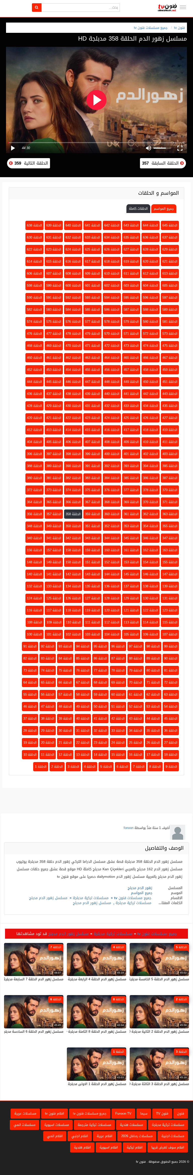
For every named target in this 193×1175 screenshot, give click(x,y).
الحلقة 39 (65, 718)
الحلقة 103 (92, 634)
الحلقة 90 (170, 658)
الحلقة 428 (34, 406)
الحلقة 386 (150, 478)
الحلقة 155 (169, 562)
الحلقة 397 (53, 454)
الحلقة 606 (34, 273)
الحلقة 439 (92, 394)
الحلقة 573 (169, 334)
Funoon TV (123, 1113)
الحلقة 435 (169, 406)
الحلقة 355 (169, 526)
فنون (180, 1113)
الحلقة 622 (34, 249)
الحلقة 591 (53, 297)
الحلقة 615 (53, 261)
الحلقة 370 (150, 502)
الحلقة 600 (73, 285)
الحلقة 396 (34, 454)
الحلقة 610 (111, 273)
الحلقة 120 (111, 610)
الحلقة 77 (100, 670)
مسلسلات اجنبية (172, 1136)
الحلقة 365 (53, 502)
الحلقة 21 (65, 742)
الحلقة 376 (111, 490)
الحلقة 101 (53, 634)
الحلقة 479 (92, 334)
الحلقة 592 (73, 297)
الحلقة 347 (169, 538)
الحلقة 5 (106, 767)
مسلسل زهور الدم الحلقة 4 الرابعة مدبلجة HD (94, 979)
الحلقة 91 (30, 646)
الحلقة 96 (118, 646)
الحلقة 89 (153, 658)
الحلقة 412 (34, 430)
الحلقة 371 (169, 502)
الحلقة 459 (169, 370)
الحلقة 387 (169, 478)
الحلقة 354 (150, 526)
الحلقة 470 (73, 346)
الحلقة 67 (82, 682)
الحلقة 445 (53, 382)
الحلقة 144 (111, 574)
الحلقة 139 (169, 586)
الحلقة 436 (34, 394)
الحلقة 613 (169, 273)
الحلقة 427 (169, 418)
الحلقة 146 (150, 574)
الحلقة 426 (150, 418)
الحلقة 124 (34, 598)
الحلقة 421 (53, 418)
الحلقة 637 (169, 237)
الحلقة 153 (131, 562)
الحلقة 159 (92, 550)
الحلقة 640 (73, 225)
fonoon (128, 828)
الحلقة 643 (131, 225)
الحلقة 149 (53, 562)
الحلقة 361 (131, 514)
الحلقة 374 (73, 490)
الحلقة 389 (53, 466)
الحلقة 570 (111, 334)
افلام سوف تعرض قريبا (167, 1147)
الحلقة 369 (131, 502)
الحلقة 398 (73, 454)
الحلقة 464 (111, 358)
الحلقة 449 (131, 382)
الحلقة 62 (153, 694)
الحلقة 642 (111, 225)
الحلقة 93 (65, 646)
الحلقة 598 (34, 285)
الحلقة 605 (169, 285)
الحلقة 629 (169, 249)
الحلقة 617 (92, 261)
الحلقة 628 (150, 249)
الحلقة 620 (150, 261)
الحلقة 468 (34, 346)
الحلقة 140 (34, 574)
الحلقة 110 (73, 622)
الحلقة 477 (53, 334)
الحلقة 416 (111, 430)
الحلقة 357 (53, 514)
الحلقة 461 (53, 358)
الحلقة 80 (153, 670)
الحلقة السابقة (161, 163)
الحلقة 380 (34, 478)
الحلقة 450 (150, 382)
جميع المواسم (164, 208)
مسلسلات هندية (131, 1125)
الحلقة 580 (150, 321)
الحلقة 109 (54, 622)
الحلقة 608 (73, 273)
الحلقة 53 (153, 706)
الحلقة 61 (135, 694)
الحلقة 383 (92, 478)
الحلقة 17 (153, 755)
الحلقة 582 (34, 309)
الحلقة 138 (150, 586)
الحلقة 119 (92, 610)
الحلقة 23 (100, 742)
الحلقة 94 (82, 646)
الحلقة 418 (150, 430)
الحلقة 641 (92, 225)
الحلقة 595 (131, 297)
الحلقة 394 (150, 466)
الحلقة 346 (150, 538)
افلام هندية (82, 1147)
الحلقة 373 (53, 490)
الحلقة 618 (111, 261)
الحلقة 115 (169, 622)
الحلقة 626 (111, 249)
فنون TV (162, 1113)
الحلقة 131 (169, 598)
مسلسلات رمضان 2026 (137, 1136)
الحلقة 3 (73, 767)
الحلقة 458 (150, 370)
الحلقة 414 (73, 430)
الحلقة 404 (34, 442)
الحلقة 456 (111, 370)
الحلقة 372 (34, 490)
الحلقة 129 (131, 598)
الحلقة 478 (73, 334)
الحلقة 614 (34, 261)
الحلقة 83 (47, 658)
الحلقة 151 (92, 562)
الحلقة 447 (92, 382)
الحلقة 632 (73, 237)
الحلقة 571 (131, 334)
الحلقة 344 (111, 538)
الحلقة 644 (150, 225)
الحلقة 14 (100, 755)
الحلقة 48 (65, 706)
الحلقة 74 (47, 670)
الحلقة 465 (131, 358)
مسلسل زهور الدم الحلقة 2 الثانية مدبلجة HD (157, 1031)
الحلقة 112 (111, 622)
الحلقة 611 (131, 273)
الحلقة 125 (53, 598)
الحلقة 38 (47, 718)
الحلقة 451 (169, 382)
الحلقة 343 (92, 538)
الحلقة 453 (53, 370)
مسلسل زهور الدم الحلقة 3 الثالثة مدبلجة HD (157, 1084)
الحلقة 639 (53, 225)
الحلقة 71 (153, 682)
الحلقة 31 (82, 730)
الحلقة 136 (111, 586)
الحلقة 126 (73, 598)
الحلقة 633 (92, 237)
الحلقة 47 (47, 706)
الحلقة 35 (153, 730)
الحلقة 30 (65, 730)
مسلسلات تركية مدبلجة (91, 898)
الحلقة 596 (150, 297)
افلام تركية (134, 1147)
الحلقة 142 (73, 574)
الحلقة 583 (53, 309)
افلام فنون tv (54, 1113)
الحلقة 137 (131, 586)
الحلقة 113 (131, 622)
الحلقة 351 (92, 526)
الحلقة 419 (169, 430)
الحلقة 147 (169, 574)
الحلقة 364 (34, 502)
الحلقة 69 (118, 682)
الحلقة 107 (169, 634)
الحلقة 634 (111, 237)
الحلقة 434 (150, 406)
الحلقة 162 (150, 550)
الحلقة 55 (30, 694)
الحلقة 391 (92, 466)
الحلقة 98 (153, 646)
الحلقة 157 (53, 550)
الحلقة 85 (82, 658)
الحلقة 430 (73, 406)
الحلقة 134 (73, 586)
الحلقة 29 (47, 730)
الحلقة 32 (100, 730)
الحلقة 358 (73, 514)
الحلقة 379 (169, 490)
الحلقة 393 (131, 466)
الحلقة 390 (73, 466)
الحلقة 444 (34, 382)
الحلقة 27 (170, 742)
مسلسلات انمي (24, 1125)
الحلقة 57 (65, 694)
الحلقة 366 (73, 502)
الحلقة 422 (73, 418)
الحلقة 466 (150, 358)
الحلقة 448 (111, 382)
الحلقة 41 (100, 718)
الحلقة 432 (111, 406)
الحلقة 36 (170, 730)
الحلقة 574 (34, 321)
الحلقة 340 (34, 538)
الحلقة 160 (111, 550)
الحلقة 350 (73, 526)
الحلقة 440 (111, 394)
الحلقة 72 (170, 682)
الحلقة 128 (111, 598)
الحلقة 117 (53, 610)
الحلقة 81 (170, 670)
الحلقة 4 (89, 767)
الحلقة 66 (65, 682)
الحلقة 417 (131, 430)
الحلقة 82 (30, 658)
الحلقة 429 (53, 406)
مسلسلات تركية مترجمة (94, 1125)
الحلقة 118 (73, 610)
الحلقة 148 (34, 562)
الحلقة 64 (30, 682)
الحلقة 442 (150, 394)
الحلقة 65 (47, 682)
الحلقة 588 (150, 309)
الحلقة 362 (150, 514)
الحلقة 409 (131, 442)
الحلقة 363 (169, 514)
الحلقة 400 (111, 454)
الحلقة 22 (82, 742)
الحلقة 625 (92, 249)
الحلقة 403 (169, 454)
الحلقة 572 (150, 334)
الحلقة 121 (131, 610)
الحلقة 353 (131, 526)
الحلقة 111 (92, 622)
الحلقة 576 (73, 321)
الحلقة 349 (53, 526)
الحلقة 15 (118, 755)
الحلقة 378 (150, 490)
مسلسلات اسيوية (56, 1125)
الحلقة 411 (169, 442)
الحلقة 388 (34, 466)
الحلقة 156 (34, 550)
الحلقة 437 (53, 394)
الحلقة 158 (73, 550)
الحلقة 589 (169, 309)
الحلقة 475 (169, 346)
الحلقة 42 (118, 718)
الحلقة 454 (73, 370)
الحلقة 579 (131, 321)
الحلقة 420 (34, 418)
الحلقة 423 (92, 418)
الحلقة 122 (150, 610)
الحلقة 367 (92, 502)
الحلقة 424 (111, 418)
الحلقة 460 (34, 358)
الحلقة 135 (92, 586)
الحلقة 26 (153, 742)
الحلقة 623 (53, 249)
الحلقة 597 (169, 297)
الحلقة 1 (40, 767)
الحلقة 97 (135, 646)
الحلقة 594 (111, 297)
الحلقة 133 (53, 586)
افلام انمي (55, 1136)
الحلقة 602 (111, 285)
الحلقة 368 (111, 502)
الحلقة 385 (131, 478)
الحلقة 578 (111, 321)
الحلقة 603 (131, 285)
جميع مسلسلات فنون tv (151, 28)
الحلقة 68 (100, 682)
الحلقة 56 (47, 694)
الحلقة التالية (30, 163)
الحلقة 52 (135, 706)
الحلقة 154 (150, 562)
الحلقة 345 (131, 538)
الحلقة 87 (118, 658)
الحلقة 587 (131, 309)
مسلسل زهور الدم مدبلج (48, 898)
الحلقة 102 (73, 634)
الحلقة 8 (155, 767)
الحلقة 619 (131, 261)
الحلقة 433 (131, 406)
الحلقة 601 (92, 285)
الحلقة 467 (169, 358)
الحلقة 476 (34, 334)
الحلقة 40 (82, 718)
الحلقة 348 (34, 526)
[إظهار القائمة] (183, 7)
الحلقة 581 (169, 321)
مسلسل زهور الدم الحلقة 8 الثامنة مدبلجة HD (94, 1031)
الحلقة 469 (53, 346)
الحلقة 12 (65, 755)
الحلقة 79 (135, 670)
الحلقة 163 (169, 550)
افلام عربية (104, 1136)
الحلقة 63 (170, 694)
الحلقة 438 (73, 394)
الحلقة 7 (138, 767)
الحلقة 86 (100, 658)
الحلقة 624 (73, 249)
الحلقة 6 (122, 767)
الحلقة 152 (111, 562)
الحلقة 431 (92, 406)
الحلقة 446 (73, 382)
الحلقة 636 (150, 237)
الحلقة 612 (150, 273)
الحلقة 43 (135, 718)
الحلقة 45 (170, 718)
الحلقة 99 (170, 646)
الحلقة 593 (92, 297)
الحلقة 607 (53, 273)
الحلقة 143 (92, 574)
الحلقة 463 (92, 358)
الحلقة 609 (92, 273)
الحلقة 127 (92, 598)
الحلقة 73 (30, 670)
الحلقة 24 (118, 742)
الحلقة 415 (92, 430)
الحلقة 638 (34, 225)
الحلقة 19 (30, 742)
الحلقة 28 (30, 730)
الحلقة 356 (34, 514)
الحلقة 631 (53, 237)
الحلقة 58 (82, 694)
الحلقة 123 (169, 610)
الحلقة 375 (92, 490)
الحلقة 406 (73, 442)
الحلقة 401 (131, 454)
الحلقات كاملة (138, 208)
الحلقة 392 (111, 466)
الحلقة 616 (73, 261)
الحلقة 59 (100, 694)
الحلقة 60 (118, 694)
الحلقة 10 (30, 755)
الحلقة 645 (169, 225)
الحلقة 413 (53, 430)
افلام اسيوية (109, 1147)
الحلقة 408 (111, 442)
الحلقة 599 (53, 285)
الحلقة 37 (30, 718)
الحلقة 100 (34, 634)
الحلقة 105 (131, 634)
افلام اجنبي (79, 1136)
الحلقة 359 (92, 514)
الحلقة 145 (131, 574)
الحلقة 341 (53, 538)
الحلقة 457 (131, 370)
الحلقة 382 (73, 478)
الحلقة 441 (131, 394)
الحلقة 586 (111, 309)
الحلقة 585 (92, 309)
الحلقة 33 (118, 730)
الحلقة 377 (131, 490)
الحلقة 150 (73, 562)
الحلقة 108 (34, 622)
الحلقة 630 (34, 237)
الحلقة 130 (150, 598)
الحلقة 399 (92, 454)
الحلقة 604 (150, 285)
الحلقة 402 (150, 454)
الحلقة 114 (150, 622)
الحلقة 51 (118, 706)
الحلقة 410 (150, 442)
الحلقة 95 (100, 646)
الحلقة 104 (111, 634)
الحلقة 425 (131, 418)
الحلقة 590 (34, 297)
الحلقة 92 (47, 646)
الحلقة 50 (100, 706)
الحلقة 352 (111, 526)
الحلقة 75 (65, 670)
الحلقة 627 (131, 249)
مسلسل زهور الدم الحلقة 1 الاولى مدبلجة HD (94, 1084)
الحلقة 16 (135, 755)
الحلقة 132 (34, 586)
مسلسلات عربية (25, 1113)
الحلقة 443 (169, 394)
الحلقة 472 (111, 346)
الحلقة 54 (170, 706)
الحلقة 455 (92, 370)
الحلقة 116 (34, 610)
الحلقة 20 (47, 742)
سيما (143, 1113)
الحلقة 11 (47, 755)
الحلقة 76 (82, 670)
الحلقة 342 (73, 538)
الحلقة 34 (135, 730)
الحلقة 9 (171, 767)
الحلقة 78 (118, 670)
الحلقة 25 (135, 742)
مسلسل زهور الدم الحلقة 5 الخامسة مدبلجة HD (156, 979)
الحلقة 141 (53, 574)
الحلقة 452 (34, 370)
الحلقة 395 (169, 466)
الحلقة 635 (131, 237)
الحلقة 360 (111, 514)
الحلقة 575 (53, 321)
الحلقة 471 (92, 346)
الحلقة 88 (135, 658)
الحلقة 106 (150, 634)
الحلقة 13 (82, 755)
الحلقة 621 (169, 261)
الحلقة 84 (65, 658)
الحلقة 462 (73, 358)
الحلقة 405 (53, 442)
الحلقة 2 (57, 767)
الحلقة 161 (131, 550)
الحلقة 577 (92, 321)
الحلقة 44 (153, 718)
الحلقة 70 (135, 682)
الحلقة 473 (131, 346)
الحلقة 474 (150, 346)
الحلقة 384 (111, 478)
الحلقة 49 (82, 706)
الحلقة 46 (30, 706)
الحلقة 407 (92, 442)
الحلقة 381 (53, 478)
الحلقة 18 (170, 755)
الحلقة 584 (73, 309)
